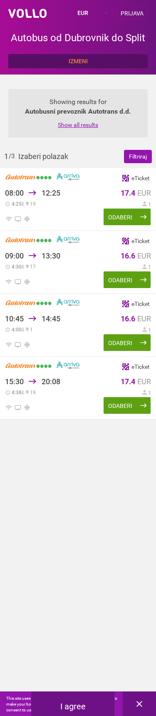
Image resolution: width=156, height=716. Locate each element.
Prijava (132, 13)
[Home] (27, 13)
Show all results (78, 125)
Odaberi (120, 217)
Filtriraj (138, 156)
